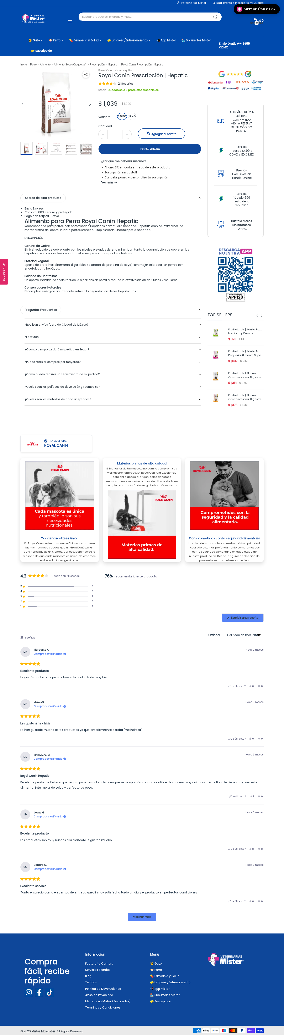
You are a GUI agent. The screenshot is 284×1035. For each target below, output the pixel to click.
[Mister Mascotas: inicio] (33, 21)
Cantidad (105, 126)
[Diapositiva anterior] (22, 104)
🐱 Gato (156, 963)
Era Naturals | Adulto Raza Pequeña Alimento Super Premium (245, 354)
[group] (259, 315)
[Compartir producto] (86, 74)
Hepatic (112, 64)
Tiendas (91, 982)
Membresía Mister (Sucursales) (108, 1001)
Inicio (23, 64)
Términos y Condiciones (102, 1007)
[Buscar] (215, 17)
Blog (88, 976)
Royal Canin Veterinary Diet (115, 70)
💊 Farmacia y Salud (164, 976)
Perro (33, 64)
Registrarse (224, 3)
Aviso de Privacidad (99, 995)
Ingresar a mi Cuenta (249, 3)
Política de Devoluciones (103, 989)
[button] (115, 83)
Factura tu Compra (99, 963)
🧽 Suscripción (160, 1001)
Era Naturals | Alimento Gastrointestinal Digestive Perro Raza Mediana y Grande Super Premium (245, 375)
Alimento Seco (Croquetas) (70, 64)
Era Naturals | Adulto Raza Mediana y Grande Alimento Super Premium (245, 332)
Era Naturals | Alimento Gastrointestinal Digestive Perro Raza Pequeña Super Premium (245, 398)
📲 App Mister (160, 989)
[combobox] (150, 17)
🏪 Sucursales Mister (165, 995)
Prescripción (97, 64)
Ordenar (214, 635)
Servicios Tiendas (97, 970)
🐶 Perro (156, 970)
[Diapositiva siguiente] (90, 104)
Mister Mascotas (43, 1031)
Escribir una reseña (247, 618)
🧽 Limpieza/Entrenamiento (170, 982)
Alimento (45, 64)
